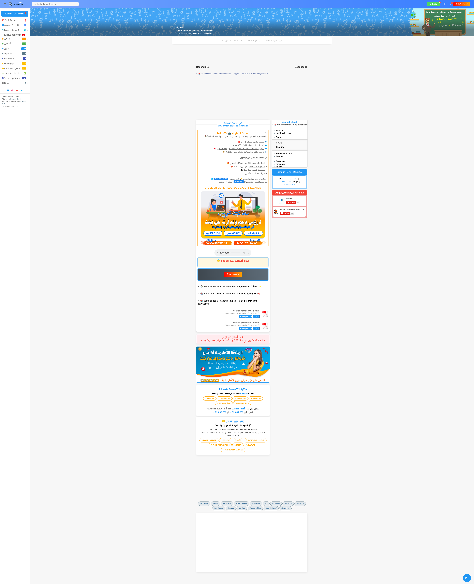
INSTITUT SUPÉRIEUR (255, 440)
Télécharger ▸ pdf (245, 316)
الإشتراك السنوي (236, 163)
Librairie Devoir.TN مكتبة (289, 172)
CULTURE (251, 445)
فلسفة (279, 131)
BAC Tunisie (218, 508)
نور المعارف (285, 508)
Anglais (279, 156)
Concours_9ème (224, 403)
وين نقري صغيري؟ (15, 78)
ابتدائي (15, 39)
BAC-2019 (300, 503)
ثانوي (15, 49)
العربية (279, 137)
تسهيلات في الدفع (257, 166)
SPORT (238, 445)
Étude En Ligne (15, 20)
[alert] (233, 365)
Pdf (266, 503)
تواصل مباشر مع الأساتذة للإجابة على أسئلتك (245, 152)
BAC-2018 (288, 503)
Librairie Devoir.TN (15, 30)
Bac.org (231, 508)
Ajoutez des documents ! (14, 14)
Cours (279, 143)
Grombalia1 (256, 503)
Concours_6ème (243, 403)
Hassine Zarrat (15, 99)
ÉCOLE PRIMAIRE (209, 440)
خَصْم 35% (252, 163)
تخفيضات (261, 170)
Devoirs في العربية (274, 40)
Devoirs (280, 147)
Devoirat (242, 508)
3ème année (225, 398)
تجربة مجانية (260, 173)
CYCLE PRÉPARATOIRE (220, 445)
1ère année (256, 398)
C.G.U (4, 106)
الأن (251, 409)
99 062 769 (220, 412)
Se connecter (462, 3)
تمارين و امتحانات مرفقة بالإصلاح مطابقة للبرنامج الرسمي (240, 148)
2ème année (241, 398)
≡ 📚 (228, 286)
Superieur (15, 53)
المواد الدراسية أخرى (233, 40)
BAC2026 (210, 398)
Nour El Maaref (271, 508)
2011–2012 (227, 503)
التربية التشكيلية (284, 154)
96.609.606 (238, 181)
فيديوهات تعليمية (15, 68)
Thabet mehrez (241, 503)
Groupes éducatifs (15, 25)
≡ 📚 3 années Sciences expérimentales (194, 33)
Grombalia (276, 503)
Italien (279, 167)
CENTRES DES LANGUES (233, 449)
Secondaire (204, 503)
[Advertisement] (251, 53)
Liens (15, 83)
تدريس (253, 136)
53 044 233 (237, 412)
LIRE (256, 316)
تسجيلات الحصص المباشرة (253, 145)
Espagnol (280, 161)
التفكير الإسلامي (284, 133)
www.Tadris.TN (221, 179)
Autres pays (15, 63)
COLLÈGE (226, 440)
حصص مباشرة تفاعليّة (255, 142)
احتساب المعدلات (15, 73)
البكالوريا (243, 157)
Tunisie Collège (255, 508)
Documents (15, 58)
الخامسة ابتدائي (257, 157)
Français (280, 164)
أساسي (15, 44)
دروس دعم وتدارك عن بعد (238, 136)
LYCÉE (238, 440)
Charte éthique (12, 106)
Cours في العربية (254, 40)
